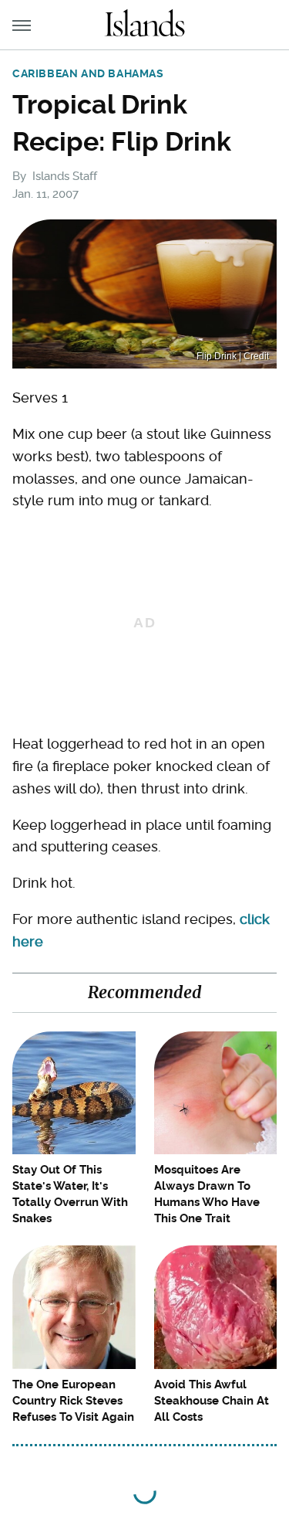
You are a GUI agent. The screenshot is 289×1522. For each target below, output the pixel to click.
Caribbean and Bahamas (88, 73)
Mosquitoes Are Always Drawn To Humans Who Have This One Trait (207, 1194)
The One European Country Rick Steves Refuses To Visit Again (73, 1401)
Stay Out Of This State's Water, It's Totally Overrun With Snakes (70, 1194)
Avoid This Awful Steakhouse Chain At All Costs (211, 1401)
